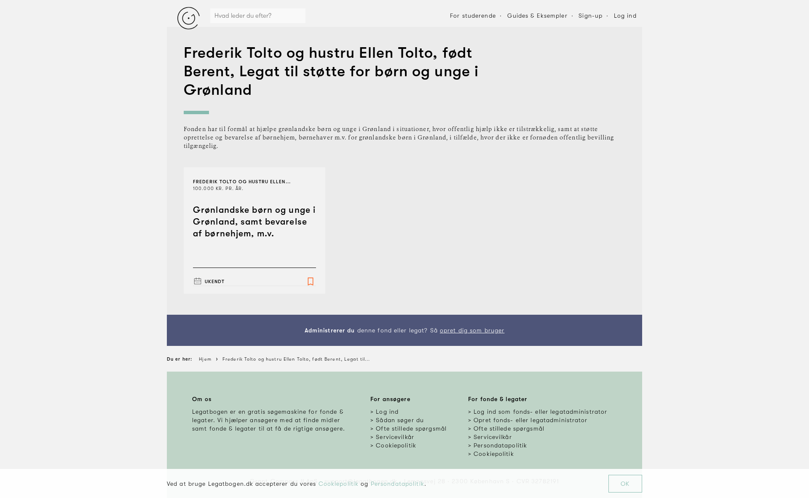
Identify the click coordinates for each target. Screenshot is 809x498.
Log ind (625, 15)
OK (625, 483)
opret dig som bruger (472, 330)
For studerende (473, 15)
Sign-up (591, 15)
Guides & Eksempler (537, 15)
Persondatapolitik (397, 483)
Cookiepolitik (339, 483)
